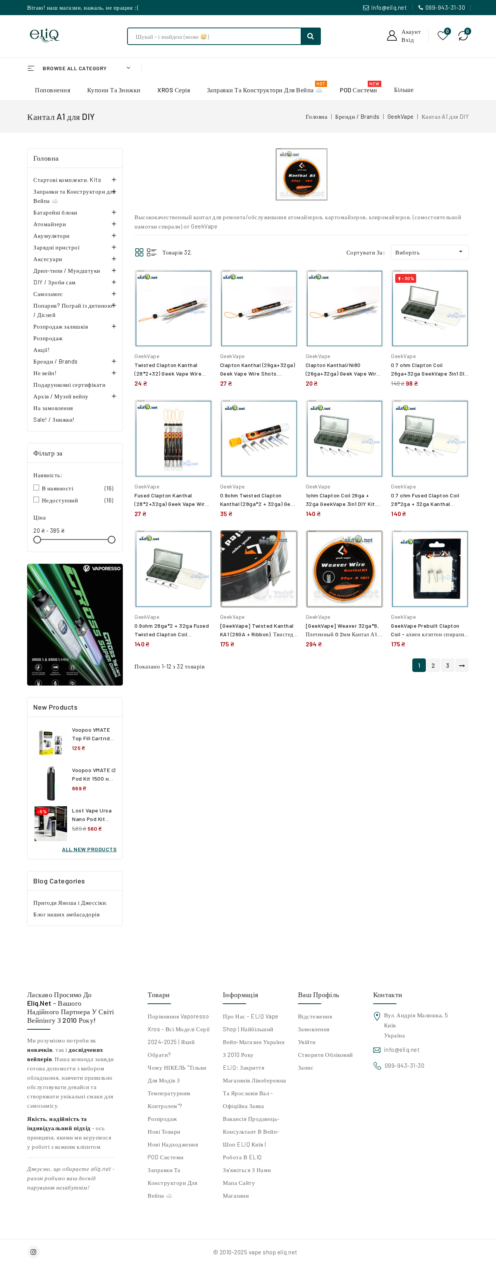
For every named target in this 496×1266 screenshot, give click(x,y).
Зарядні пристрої (56, 247)
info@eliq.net (389, 7)
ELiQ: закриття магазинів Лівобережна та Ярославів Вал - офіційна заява (254, 1086)
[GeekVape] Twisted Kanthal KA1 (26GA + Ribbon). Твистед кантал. (257, 634)
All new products (89, 849)
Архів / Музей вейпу (61, 396)
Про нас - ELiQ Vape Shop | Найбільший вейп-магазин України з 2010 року (253, 1035)
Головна (46, 158)
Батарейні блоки (55, 212)
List (152, 252)
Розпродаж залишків (60, 326)
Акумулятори (51, 235)
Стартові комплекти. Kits (67, 179)
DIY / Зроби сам (54, 282)
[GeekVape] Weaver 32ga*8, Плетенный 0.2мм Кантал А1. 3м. (342, 634)
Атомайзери (49, 223)
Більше (403, 89)
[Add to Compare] (200, 283)
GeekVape (146, 356)
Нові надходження (173, 1144)
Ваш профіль (318, 994)
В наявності (78, 488)
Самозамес (48, 293)
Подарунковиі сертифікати (69, 384)
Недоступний (78, 500)
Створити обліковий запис (325, 1061)
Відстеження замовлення (315, 1022)
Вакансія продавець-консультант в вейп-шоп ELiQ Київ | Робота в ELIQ (251, 1137)
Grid (139, 252)
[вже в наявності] (75, 624)
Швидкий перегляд (200, 300)
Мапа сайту (239, 1182)
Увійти (307, 1041)
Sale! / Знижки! (54, 419)
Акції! (41, 349)
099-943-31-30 (445, 7)
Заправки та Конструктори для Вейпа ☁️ (74, 196)
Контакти (387, 994)
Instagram (34, 1251)
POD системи (166, 1156)
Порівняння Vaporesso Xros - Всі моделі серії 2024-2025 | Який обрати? (179, 1035)
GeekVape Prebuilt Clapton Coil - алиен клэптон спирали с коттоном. (429, 634)
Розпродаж (48, 337)
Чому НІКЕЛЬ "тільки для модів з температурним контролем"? (177, 1086)
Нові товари (164, 1131)
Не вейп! (45, 372)
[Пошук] (311, 36)
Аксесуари (47, 258)
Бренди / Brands (55, 361)
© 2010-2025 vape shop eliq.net (255, 1252)
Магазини (236, 1195)
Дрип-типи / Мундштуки (66, 270)
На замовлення (53, 407)
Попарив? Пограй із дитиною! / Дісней (73, 310)
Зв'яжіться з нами (247, 1169)
